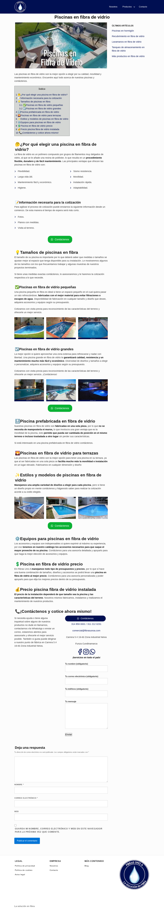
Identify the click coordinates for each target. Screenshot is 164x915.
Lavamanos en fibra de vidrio (126, 42)
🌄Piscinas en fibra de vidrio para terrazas (38, 115)
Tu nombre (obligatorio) (76, 664)
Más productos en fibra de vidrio (128, 56)
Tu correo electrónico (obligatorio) (81, 676)
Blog (87, 866)
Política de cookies (23, 870)
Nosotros (113, 7)
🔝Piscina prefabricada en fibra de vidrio (37, 112)
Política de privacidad (25, 866)
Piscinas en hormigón (123, 30)
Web (16, 811)
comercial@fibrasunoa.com (86, 630)
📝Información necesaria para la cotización (39, 98)
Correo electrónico (26, 798)
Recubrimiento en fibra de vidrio (128, 36)
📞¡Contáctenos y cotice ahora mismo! (37, 133)
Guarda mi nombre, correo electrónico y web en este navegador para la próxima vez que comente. (58, 830)
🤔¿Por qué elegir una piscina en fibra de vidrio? (42, 94)
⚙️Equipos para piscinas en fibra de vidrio (38, 122)
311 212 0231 (94, 624)
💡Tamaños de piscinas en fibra (33, 101)
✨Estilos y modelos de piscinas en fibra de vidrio (42, 119)
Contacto (143, 7)
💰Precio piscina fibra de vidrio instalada (37, 129)
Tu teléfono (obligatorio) (76, 689)
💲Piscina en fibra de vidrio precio (34, 126)
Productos (127, 7)
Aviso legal (20, 874)
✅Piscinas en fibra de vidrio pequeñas (41, 105)
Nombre (19, 785)
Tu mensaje (70, 701)
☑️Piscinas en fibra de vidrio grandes (40, 108)
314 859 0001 (78, 624)
